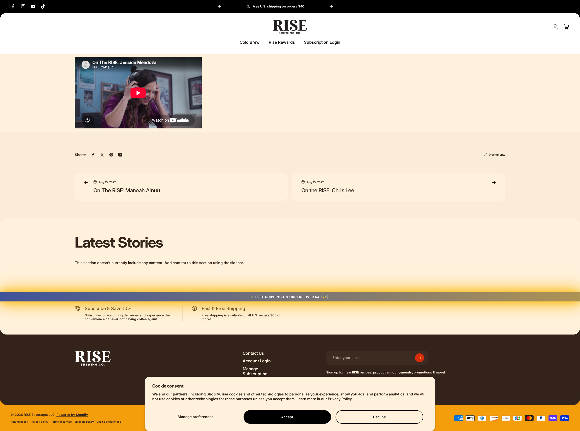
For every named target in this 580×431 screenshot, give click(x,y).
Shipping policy (84, 421)
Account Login (257, 361)
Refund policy (19, 421)
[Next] (331, 6)
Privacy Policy (340, 399)
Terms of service (61, 421)
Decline (379, 417)
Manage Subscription (255, 371)
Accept (287, 417)
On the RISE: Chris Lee (327, 190)
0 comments (497, 154)
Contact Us (253, 353)
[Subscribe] (419, 357)
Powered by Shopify (72, 415)
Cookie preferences (109, 421)
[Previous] (220, 6)
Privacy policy (39, 421)
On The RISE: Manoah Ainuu (126, 190)
